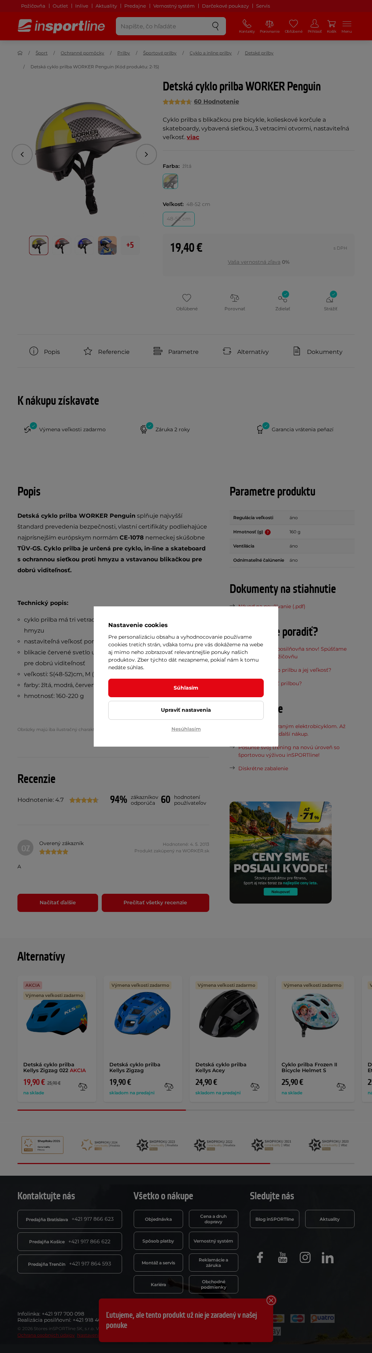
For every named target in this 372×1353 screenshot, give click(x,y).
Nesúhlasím (186, 729)
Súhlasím (186, 687)
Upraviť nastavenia (186, 710)
